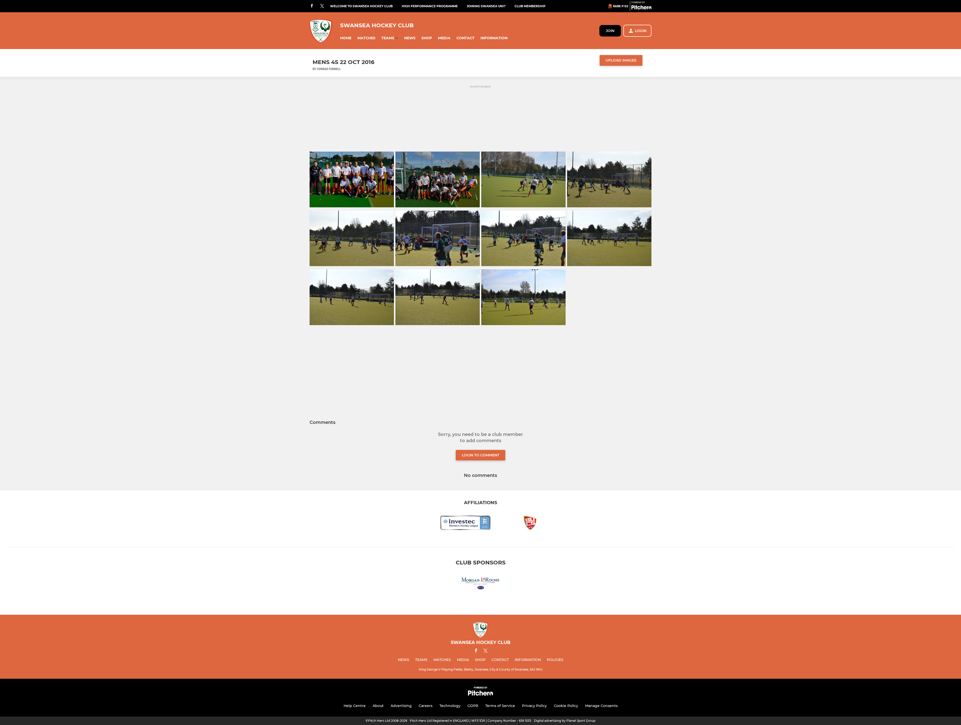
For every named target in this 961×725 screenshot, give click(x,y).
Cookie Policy (566, 705)
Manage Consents (601, 705)
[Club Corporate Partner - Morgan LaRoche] (480, 584)
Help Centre (355, 705)
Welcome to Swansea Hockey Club (361, 6)
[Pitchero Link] (641, 8)
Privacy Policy (534, 705)
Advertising (401, 705)
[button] (345, 38)
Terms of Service (500, 705)
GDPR (472, 705)
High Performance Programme (430, 6)
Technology (449, 705)
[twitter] (322, 6)
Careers (425, 705)
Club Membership (530, 6)
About (378, 705)
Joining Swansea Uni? (486, 6)
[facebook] (312, 6)
